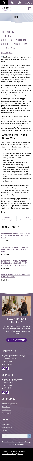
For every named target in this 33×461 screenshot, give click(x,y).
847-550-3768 (8, 361)
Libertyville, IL (11, 351)
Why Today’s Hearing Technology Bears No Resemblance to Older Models (15, 249)
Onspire (20, 454)
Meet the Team (6, 410)
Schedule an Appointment (9, 404)
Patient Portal (6, 407)
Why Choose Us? (7, 413)
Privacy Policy (6, 424)
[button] (29, 8)
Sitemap (4, 430)
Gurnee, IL (7, 375)
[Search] (29, 436)
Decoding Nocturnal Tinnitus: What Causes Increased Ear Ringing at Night (16, 235)
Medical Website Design (9, 454)
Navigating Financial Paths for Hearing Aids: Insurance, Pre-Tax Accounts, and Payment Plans (14, 263)
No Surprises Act (7, 427)
